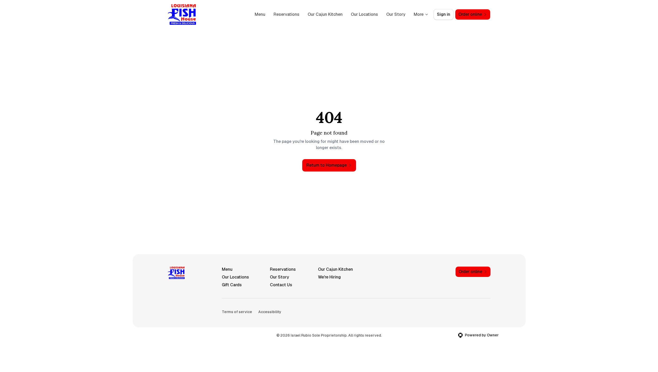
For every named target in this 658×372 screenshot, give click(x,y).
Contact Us (281, 285)
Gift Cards (232, 285)
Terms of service (237, 311)
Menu (260, 14)
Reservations (286, 14)
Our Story (395, 14)
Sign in (443, 14)
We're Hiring (329, 277)
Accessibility (269, 311)
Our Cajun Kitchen (325, 14)
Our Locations (364, 14)
